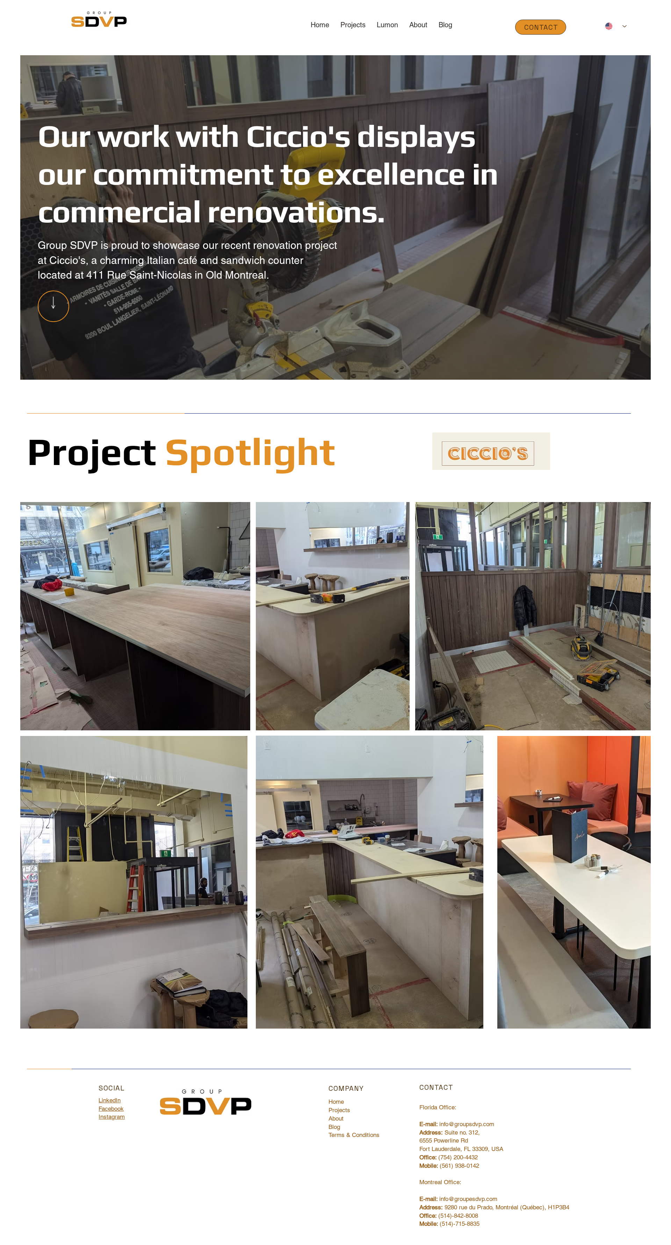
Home (336, 1101)
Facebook (111, 1108)
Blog (334, 1126)
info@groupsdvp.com (466, 1124)
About (336, 1118)
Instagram (112, 1116)
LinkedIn (110, 1100)
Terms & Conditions (354, 1134)
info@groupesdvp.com (468, 1198)
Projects (339, 1110)
